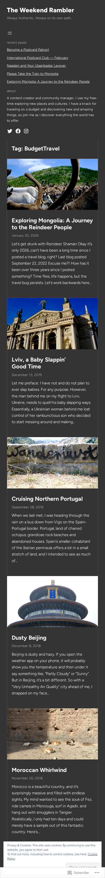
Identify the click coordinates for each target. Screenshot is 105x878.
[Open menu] (10, 33)
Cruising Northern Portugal (47, 498)
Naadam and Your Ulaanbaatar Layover (36, 66)
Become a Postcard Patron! (28, 50)
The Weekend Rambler (40, 10)
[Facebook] (18, 131)
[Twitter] (10, 131)
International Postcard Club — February (37, 58)
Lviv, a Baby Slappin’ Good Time (39, 363)
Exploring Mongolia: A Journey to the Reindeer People (48, 82)
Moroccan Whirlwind (39, 770)
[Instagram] (26, 131)
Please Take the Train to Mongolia (32, 74)
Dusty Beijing (29, 637)
